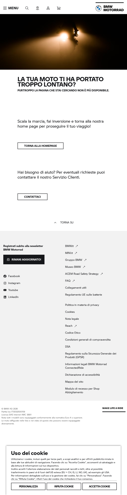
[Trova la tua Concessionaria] (38, 7)
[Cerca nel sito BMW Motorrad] (27, 7)
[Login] (48, 7)
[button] (10, 8)
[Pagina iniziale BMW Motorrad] (110, 8)
